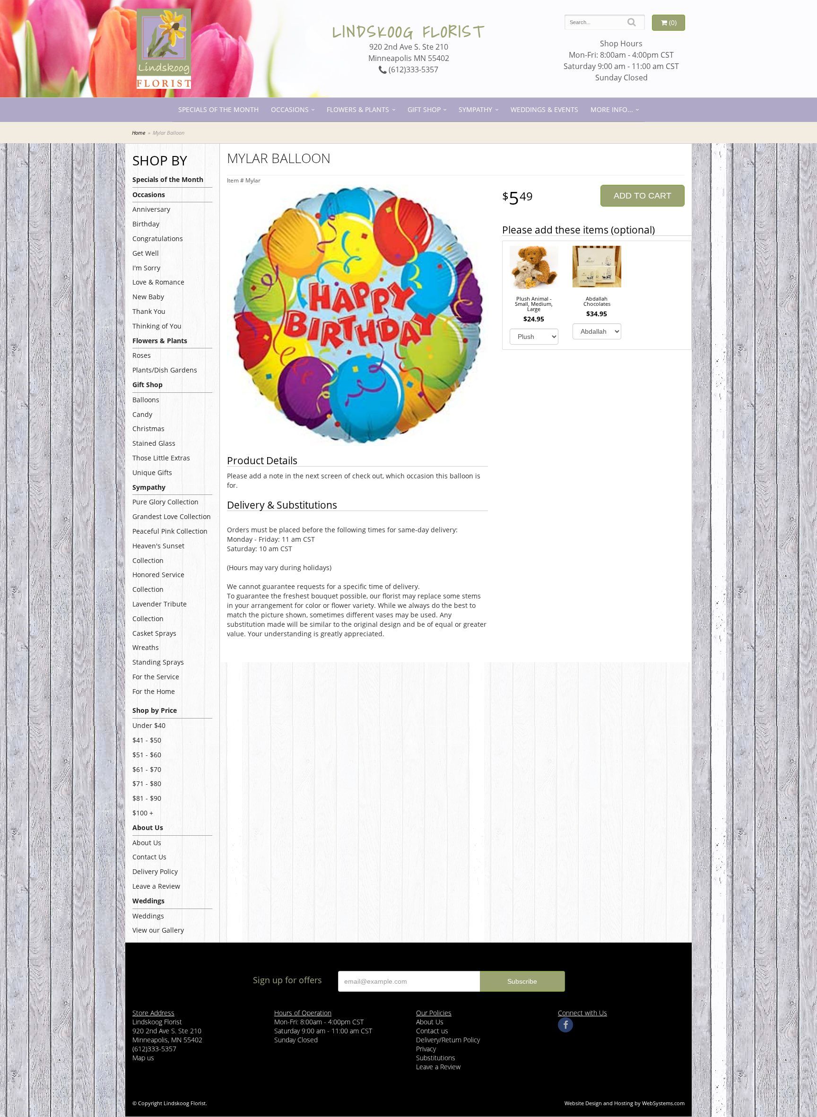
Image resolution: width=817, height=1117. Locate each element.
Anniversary (151, 209)
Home (138, 132)
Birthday (145, 223)
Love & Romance (158, 281)
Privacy (426, 1048)
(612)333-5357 (412, 69)
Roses (141, 355)
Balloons (145, 399)
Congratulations (157, 238)
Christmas (148, 428)
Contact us (432, 1030)
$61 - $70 (146, 769)
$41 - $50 (146, 740)
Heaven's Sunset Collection (158, 553)
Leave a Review (156, 886)
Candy (142, 414)
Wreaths (145, 647)
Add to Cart (642, 195)
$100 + (142, 812)
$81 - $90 (146, 798)
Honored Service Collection (158, 582)
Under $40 (148, 725)
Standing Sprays (158, 662)
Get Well (145, 253)
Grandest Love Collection (171, 516)
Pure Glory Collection (165, 501)
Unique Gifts (152, 472)
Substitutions (435, 1057)
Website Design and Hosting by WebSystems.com (625, 1103)
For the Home (153, 691)
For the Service (155, 676)
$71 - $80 (146, 783)
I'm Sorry (146, 267)
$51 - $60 (146, 754)
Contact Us (149, 856)
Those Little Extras (161, 457)
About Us (146, 842)
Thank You (148, 311)
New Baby (148, 296)
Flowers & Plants (358, 109)
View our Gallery (158, 930)
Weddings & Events (544, 109)
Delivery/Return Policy (448, 1039)
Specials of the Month (218, 109)
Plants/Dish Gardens (164, 369)
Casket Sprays (154, 633)
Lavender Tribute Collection (159, 611)
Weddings (148, 915)
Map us (143, 1057)
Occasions (290, 109)
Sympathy (475, 109)
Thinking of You (157, 325)
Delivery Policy (155, 871)
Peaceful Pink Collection (170, 531)
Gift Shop (424, 109)
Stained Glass (153, 443)
